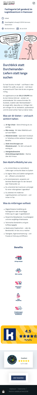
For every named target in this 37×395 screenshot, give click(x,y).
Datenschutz (22, 389)
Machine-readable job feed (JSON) (18, 391)
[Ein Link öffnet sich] (9, 3)
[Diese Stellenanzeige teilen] (33, 3)
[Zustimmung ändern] (3, 391)
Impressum (12, 389)
